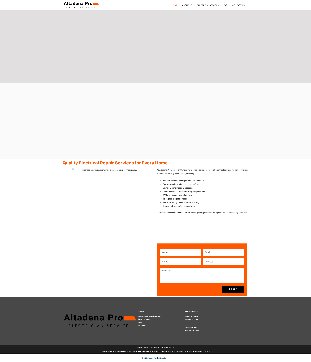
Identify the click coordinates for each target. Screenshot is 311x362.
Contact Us (238, 5)
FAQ (225, 5)
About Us (187, 5)
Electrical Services (208, 5)
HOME (174, 5)
